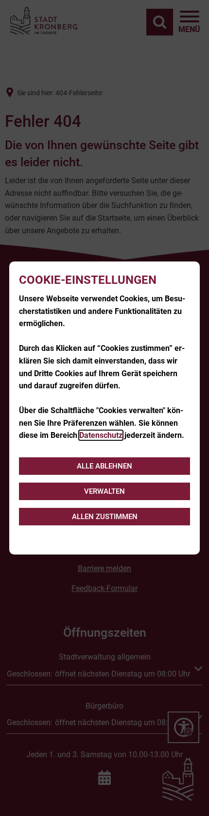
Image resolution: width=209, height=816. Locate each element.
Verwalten (104, 491)
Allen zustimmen (105, 516)
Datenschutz (100, 435)
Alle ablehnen (104, 466)
